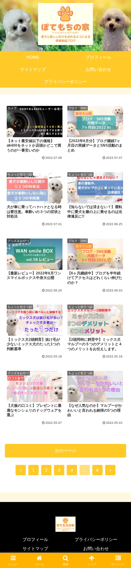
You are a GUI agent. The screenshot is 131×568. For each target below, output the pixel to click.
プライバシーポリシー (96, 539)
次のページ (65, 450)
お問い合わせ (96, 548)
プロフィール (35, 539)
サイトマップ (35, 548)
